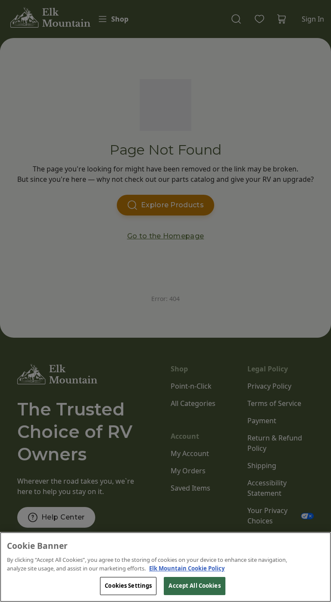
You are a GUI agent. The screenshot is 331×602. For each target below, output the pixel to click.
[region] (165, 567)
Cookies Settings (128, 585)
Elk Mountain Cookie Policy (187, 568)
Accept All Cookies (194, 585)
